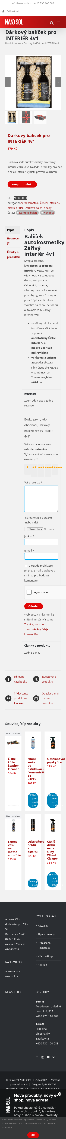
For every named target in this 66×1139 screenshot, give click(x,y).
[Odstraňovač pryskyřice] (53, 743)
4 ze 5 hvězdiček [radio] (48, 470)
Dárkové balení (28, 212)
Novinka (49, 212)
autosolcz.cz (12, 971)
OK (33, 1135)
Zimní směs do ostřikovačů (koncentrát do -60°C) (36, 769)
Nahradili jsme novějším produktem (35, 800)
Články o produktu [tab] (13, 254)
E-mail (29, 550)
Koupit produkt (22, 184)
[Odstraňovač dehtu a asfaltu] (33, 825)
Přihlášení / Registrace (45, 945)
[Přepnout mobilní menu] (59, 23)
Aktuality (43, 925)
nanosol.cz (11, 976)
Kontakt (42, 965)
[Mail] (53, 1057)
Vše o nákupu (46, 956)
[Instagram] (42, 1057)
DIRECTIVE (50, 1084)
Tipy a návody (46, 934)
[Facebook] (37, 1057)
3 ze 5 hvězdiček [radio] (41, 470)
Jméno (29, 536)
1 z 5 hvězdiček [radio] (28, 469)
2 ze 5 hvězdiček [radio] (34, 470)
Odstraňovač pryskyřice (56, 760)
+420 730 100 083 (44, 3)
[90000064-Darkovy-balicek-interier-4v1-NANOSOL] (33, 82)
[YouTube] (48, 1057)
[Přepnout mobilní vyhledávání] (52, 23)
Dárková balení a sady (38, 207)
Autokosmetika (29, 203)
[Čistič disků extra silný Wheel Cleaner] (53, 825)
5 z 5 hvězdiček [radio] (55, 469)
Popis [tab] (10, 230)
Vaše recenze (33, 482)
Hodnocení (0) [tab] (13, 241)
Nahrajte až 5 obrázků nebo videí (38, 520)
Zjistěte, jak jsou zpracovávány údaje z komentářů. (37, 629)
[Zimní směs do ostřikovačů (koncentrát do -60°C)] (33, 743)
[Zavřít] (59, 1094)
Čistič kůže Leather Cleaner (13, 764)
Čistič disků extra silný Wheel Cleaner (52, 850)
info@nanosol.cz (21, 3)
